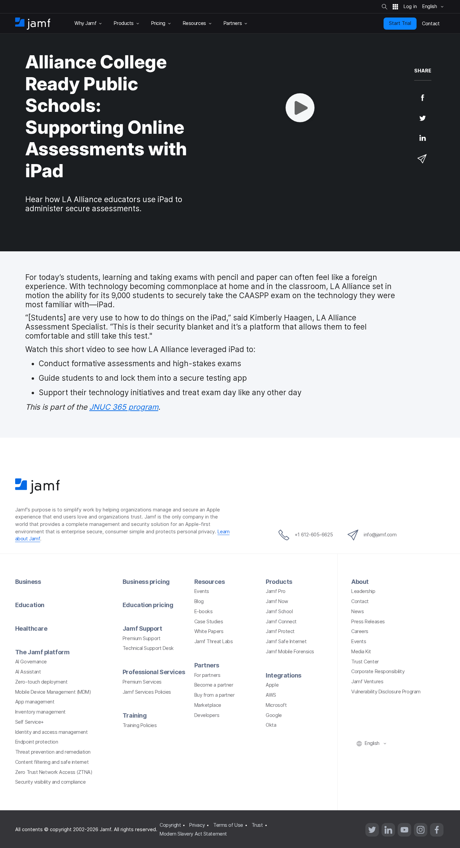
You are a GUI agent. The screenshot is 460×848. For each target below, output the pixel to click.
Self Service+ (29, 722)
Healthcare (31, 628)
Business (28, 581)
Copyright (170, 825)
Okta (271, 725)
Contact (360, 601)
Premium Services (142, 682)
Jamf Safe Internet (286, 641)
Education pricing (148, 604)
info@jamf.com (380, 535)
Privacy (197, 825)
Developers (207, 715)
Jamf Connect (281, 622)
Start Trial (400, 23)
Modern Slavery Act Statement (193, 834)
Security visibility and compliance (50, 782)
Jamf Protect (280, 631)
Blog (199, 601)
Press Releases (368, 622)
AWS (271, 695)
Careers (359, 631)
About (360, 581)
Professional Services (154, 672)
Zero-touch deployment (41, 682)
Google (274, 715)
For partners (207, 675)
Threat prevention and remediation (53, 752)
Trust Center (365, 662)
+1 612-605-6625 (314, 535)
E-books (203, 611)
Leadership (363, 591)
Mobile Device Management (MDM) (53, 692)
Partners (206, 665)
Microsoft (276, 705)
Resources (209, 581)
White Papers (209, 631)
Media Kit (361, 652)
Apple (272, 685)
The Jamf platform (42, 652)
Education (29, 604)
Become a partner (213, 685)
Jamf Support (142, 628)
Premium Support (141, 638)
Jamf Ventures (367, 682)
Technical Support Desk (148, 648)
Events (201, 591)
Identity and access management (51, 732)
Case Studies (208, 622)
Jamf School (279, 611)
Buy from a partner (214, 695)
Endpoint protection (36, 742)
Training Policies (140, 725)
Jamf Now (277, 601)
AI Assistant (28, 672)
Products (279, 581)
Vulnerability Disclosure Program (386, 692)
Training (134, 715)
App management (35, 702)
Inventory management (40, 712)
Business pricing (146, 581)
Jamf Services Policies (147, 692)
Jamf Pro (275, 591)
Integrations (283, 675)
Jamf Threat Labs (213, 641)
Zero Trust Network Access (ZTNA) (54, 772)
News (357, 611)
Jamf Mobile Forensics (290, 652)
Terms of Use (228, 825)
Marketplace (207, 705)
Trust (257, 825)
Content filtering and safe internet (52, 762)
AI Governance (31, 662)
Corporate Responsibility (377, 671)
